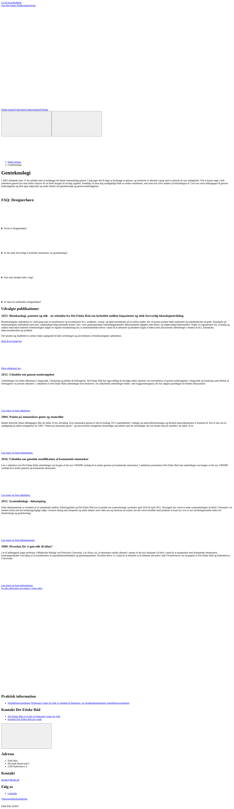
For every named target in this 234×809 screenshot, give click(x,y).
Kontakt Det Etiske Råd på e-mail (25, 719)
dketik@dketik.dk (10, 780)
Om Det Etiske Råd (11, 5)
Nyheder (43, 109)
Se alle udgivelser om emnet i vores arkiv (22, 588)
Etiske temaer (8, 109)
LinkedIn (12, 793)
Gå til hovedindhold (11, 2)
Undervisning (32, 109)
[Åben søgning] (26, 123)
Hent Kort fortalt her (11, 341)
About (32, 5)
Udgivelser (20, 109)
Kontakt (25, 5)
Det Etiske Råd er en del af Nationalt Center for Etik (34, 716)
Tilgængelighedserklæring (14, 799)
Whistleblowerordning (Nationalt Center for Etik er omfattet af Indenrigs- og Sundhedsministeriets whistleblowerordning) (68, 703)
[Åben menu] (77, 123)
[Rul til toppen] (26, 736)
